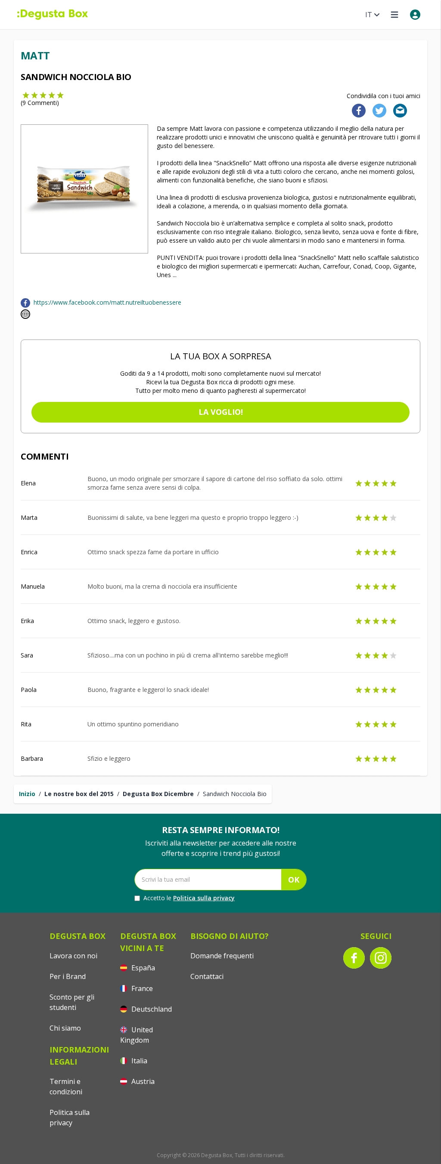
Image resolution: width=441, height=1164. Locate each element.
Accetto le (189, 898)
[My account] (415, 14)
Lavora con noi (73, 955)
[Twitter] (377, 110)
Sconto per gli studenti (72, 1002)
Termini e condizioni (66, 1086)
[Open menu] (394, 14)
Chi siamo (65, 1028)
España (142, 968)
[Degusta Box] (52, 14)
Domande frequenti (222, 955)
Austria (142, 1081)
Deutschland (151, 1009)
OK (293, 879)
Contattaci (207, 976)
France (141, 988)
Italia (138, 1060)
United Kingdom (136, 1035)
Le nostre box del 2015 (79, 794)
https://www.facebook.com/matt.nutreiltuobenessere (107, 302)
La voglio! (221, 412)
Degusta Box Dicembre (158, 794)
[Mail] (397, 110)
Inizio (27, 794)
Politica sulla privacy (204, 898)
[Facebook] (356, 110)
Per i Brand (68, 976)
